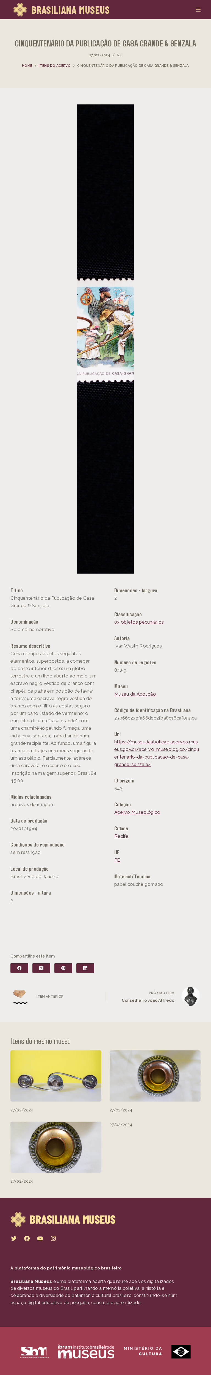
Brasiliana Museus (70, 9)
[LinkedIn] (85, 968)
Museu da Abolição (135, 694)
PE (119, 55)
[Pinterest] (63, 968)
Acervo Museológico (137, 812)
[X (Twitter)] (41, 968)
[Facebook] (19, 968)
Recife (121, 836)
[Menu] (198, 9)
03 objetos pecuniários (139, 622)
